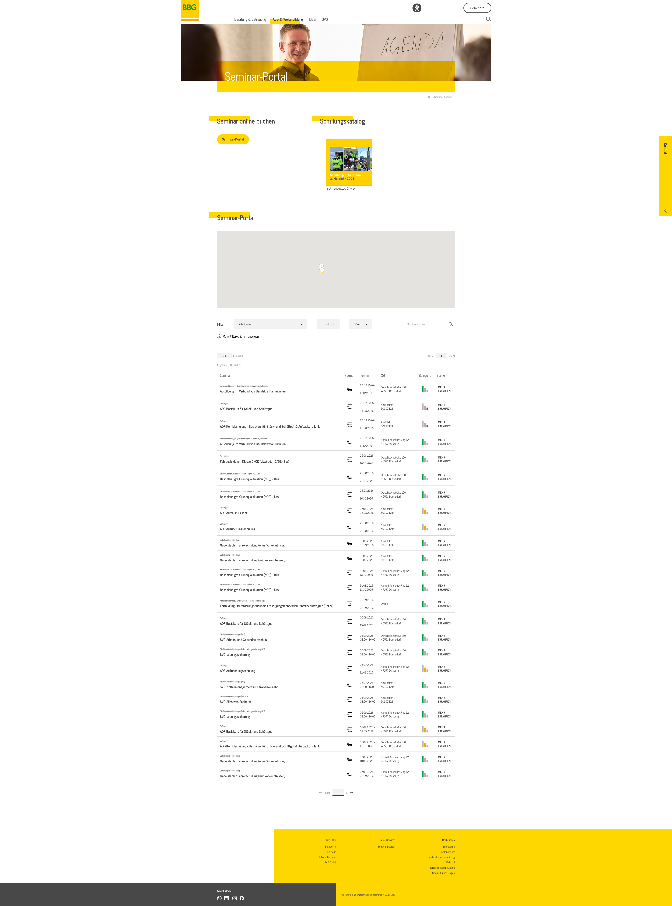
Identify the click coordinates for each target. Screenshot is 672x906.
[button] (250, 19)
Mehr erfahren (444, 389)
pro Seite (238, 355)
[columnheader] (279, 375)
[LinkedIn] (227, 898)
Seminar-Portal (233, 139)
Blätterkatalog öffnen (341, 188)
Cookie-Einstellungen (443, 873)
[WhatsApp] (219, 898)
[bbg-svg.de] (429, 96)
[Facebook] (242, 898)
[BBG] (190, 10)
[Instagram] (234, 898)
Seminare (477, 7)
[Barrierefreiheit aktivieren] (416, 8)
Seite (431, 356)
